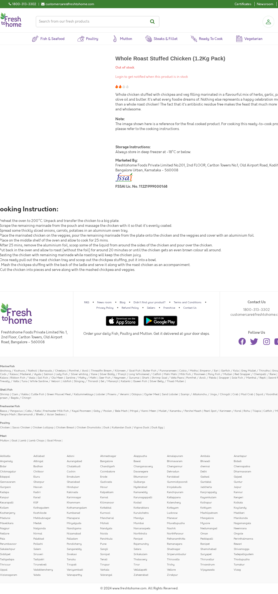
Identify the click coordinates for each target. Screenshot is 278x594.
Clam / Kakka (20, 394)
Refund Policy (130, 308)
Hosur (104, 487)
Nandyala (106, 528)
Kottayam (173, 508)
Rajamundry (141, 544)
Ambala (205, 456)
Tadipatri (38, 559)
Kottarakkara (141, 508)
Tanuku (71, 559)
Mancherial (107, 518)
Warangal (106, 575)
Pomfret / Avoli (79, 371)
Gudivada (106, 482)
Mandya (139, 518)
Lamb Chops (37, 441)
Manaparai (73, 518)
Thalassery (140, 559)
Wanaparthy (74, 575)
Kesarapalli (7, 503)
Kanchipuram (175, 492)
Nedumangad (208, 528)
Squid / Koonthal (266, 394)
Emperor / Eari (209, 371)
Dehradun (173, 472)
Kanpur (4, 497)
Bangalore (106, 461)
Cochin (71, 472)
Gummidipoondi (177, 482)
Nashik (171, 528)
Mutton (4, 441)
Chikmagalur (8, 472)
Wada (36, 575)
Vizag (237, 570)
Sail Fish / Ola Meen (50, 378)
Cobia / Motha (188, 371)
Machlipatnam (209, 513)
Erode (103, 477)
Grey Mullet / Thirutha (255, 371)
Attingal (38, 461)
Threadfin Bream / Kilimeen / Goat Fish (116, 371)
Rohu (247, 411)
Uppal (3, 570)
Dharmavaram (242, 472)
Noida (104, 534)
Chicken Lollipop (43, 427)
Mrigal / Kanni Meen (143, 411)
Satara (137, 549)
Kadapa (4, 492)
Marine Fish (7, 366)
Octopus (136, 394)
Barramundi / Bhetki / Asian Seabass (41, 414)
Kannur (238, 492)
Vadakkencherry (43, 570)
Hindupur (73, 487)
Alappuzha (140, 456)
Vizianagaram (8, 575)
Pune (103, 544)
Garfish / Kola (230, 371)
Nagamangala (242, 523)
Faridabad (173, 477)
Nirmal (37, 534)
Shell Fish (6, 390)
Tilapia (256, 411)
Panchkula (106, 539)
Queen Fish (140, 381)
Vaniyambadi (75, 570)
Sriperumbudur (176, 554)
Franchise (169, 308)
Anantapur (240, 456)
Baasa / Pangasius (11, 411)
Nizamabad (74, 534)
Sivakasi (72, 554)
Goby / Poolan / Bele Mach (110, 411)
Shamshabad (208, 549)
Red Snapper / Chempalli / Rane (255, 374)
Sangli (104, 549)
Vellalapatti (140, 570)
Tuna (24, 381)
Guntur (238, 482)
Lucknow (172, 513)
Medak (37, 523)
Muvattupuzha (176, 523)
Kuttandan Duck (121, 427)
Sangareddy (74, 549)
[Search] (153, 21)
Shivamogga (241, 549)
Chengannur (174, 466)
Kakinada (72, 492)
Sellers (151, 308)
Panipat (138, 539)
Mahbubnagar (42, 518)
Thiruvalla (173, 559)
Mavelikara (6, 523)
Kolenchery (174, 503)
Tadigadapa (7, 559)
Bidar (3, 466)
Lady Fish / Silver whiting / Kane (76, 374)
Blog (122, 302)
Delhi (203, 472)
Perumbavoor (8, 544)
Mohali (104, 523)
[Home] (11, 14)
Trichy (171, 565)
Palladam (72, 539)
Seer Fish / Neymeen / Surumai (119, 378)
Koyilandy (240, 508)
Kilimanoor (107, 503)
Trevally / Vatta (9, 381)
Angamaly (6, 461)
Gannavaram (7, 482)
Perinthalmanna (243, 539)
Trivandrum (207, 565)
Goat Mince (54, 441)
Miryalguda (74, 523)
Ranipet (205, 544)
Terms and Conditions (187, 302)
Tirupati (72, 565)
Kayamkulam (208, 497)
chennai (205, 466)
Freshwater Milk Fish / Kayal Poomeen (67, 411)
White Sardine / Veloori (45, 381)
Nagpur (5, 528)
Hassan (37, 487)
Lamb (23, 441)
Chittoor (38, 472)
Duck (106, 427)
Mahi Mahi (170, 374)
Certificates (243, 4)
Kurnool (105, 513)
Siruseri (38, 554)
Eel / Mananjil (109, 381)
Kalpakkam (106, 492)
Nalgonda (39, 528)
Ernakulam (73, 477)
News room (104, 302)
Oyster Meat (151, 394)
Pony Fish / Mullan (220, 374)
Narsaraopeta (142, 528)
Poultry (5, 423)
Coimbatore (107, 472)
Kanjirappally (208, 492)
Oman (204, 534)
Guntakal (205, 482)
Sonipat (105, 554)
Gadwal (204, 477)
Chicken (5, 427)
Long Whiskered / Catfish (145, 374)
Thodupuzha (241, 559)
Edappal (5, 477)
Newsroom (265, 4)
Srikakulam (140, 554)
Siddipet (5, 554)
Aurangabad (74, 461)
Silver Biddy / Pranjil (113, 374)
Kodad (137, 503)
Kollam (4, 508)
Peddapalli (206, 539)
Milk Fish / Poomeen (192, 374)
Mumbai (139, 523)
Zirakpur (172, 575)
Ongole (238, 534)
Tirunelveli (40, 565)
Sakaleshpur (7, 549)
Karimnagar (74, 497)
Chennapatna (242, 466)
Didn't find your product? (150, 302)
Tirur (137, 565)
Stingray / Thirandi (86, 381)
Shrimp (4, 394)
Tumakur (239, 565)
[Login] (268, 22)
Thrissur (5, 565)
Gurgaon (5, 487)
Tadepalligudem (244, 554)
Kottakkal (105, 508)
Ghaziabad (73, 482)
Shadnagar (173, 549)
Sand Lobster (170, 394)
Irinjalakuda (174, 487)
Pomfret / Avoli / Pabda (201, 378)
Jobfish (66, 381)
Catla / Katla (33, 411)
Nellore (4, 534)
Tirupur (105, 565)
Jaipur (237, 487)
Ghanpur (38, 482)
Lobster (100, 394)
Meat (3, 436)
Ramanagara (174, 544)
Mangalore (207, 518)
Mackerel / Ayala (30, 374)
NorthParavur (175, 534)
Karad (36, 497)
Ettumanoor (141, 477)
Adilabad (39, 456)
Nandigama (74, 528)
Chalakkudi (74, 466)
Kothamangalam (77, 508)
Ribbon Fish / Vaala (22, 378)
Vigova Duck (141, 427)
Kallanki (126, 381)
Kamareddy (141, 492)
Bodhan (38, 466)
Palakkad (38, 539)
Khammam (73, 503)
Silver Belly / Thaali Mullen (167, 381)
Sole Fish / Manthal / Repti (249, 378)
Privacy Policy (104, 308)
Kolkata (238, 503)
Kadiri (37, 492)
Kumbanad (73, 513)
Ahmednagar (108, 456)
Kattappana (174, 497)
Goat (14, 441)
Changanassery (143, 466)
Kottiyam (205, 508)
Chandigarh (107, 466)
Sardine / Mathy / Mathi (81, 378)
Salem (37, 549)
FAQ (86, 302)
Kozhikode (39, 513)
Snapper (224, 378)
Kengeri (238, 497)
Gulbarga (139, 482)
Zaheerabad (141, 575)
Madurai (5, 518)
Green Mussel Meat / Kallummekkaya (70, 394)
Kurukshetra (141, 513)
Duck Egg (157, 427)
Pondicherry (74, 544)
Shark (145, 378)
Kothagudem (41, 508)
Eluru (36, 477)
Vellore (171, 570)
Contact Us (190, 308)
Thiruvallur (207, 559)
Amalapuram (175, 456)
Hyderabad (140, 487)
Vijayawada (207, 570)
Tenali (104, 559)
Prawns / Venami (118, 394)
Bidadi (238, 461)
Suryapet (205, 554)
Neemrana (240, 528)
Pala (2, 539)
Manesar (172, 518)
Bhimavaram (174, 461)
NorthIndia (140, 534)
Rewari (238, 544)
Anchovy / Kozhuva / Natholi (18, 371)
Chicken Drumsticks (89, 427)
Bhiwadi (205, 461)
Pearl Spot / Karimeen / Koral (222, 411)
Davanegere (141, 472)
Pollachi (38, 544)
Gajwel (238, 477)
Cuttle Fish (37, 394)
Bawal (137, 461)
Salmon (48, 374)
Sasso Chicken (21, 427)
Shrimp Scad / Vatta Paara (167, 378)
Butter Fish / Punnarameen (160, 371)
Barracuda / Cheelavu (53, 371)
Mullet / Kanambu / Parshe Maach (180, 411)
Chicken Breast (65, 427)
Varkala (104, 570)
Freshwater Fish (10, 406)
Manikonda (241, 518)
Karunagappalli (143, 497)
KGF (35, 503)
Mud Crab (247, 394)
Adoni (70, 456)
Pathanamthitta (176, 539)
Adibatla (5, 456)
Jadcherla (206, 487)
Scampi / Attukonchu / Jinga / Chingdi (205, 394)
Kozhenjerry (7, 513)
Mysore (205, 523)
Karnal (104, 497)
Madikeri (239, 513)
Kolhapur (206, 503)
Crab (235, 394)
